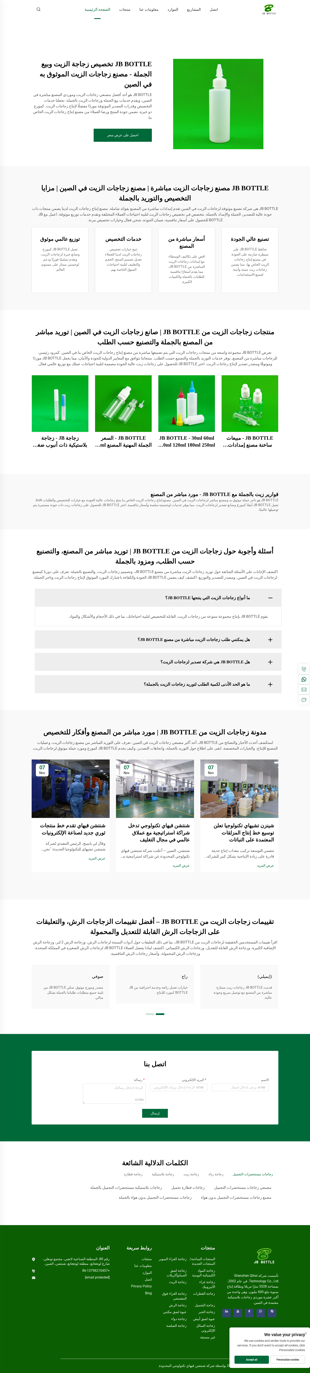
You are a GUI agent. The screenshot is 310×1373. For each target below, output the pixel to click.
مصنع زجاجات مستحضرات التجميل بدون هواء (236, 1197)
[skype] (272, 1313)
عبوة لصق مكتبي (175, 1312)
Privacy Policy (141, 1286)
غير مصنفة (207, 1337)
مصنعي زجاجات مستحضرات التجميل (242, 1187)
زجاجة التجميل (205, 1305)
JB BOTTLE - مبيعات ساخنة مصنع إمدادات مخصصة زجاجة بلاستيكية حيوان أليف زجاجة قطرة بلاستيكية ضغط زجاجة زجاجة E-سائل (250, 442)
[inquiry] (304, 700)
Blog (148, 1293)
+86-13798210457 (96, 1271)
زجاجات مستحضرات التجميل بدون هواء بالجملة (155, 1197)
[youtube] (238, 1313)
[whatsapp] (304, 679)
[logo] (264, 1256)
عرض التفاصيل (249, 403)
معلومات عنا (149, 9)
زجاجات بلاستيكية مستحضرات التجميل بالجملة (126, 1187)
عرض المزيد (265, 866)
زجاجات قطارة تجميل (188, 1187)
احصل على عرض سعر (122, 135)
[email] (304, 689)
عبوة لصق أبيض (204, 1319)
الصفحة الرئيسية (97, 9)
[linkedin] (226, 1313)
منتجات (125, 9)
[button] (160, 1014)
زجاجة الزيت (178, 1282)
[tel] (304, 669)
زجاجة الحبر (206, 1312)
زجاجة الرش (178, 1305)
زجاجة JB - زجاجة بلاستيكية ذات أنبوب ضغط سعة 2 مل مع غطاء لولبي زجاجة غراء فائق (60, 442)
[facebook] (249, 1313)
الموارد (172, 9)
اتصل (214, 9)
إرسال (155, 1113)
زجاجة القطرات (204, 1294)
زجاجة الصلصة (176, 1326)
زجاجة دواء (179, 1319)
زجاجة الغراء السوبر (173, 1259)
